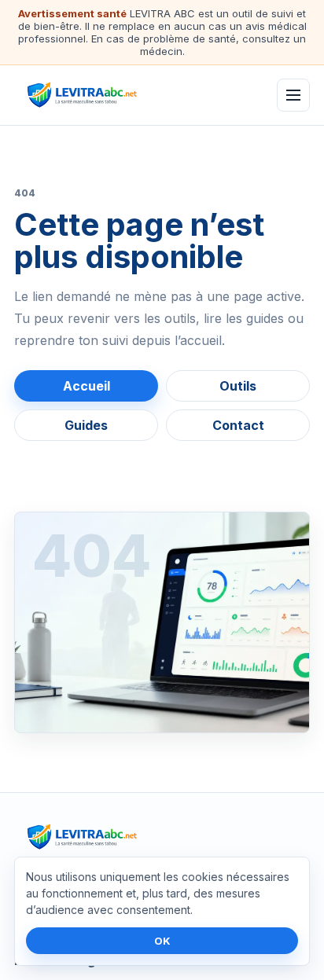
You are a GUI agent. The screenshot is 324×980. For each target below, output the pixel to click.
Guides (86, 425)
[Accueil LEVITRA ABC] (109, 95)
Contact (238, 425)
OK (162, 940)
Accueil (86, 386)
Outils (237, 386)
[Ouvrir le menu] (293, 95)
